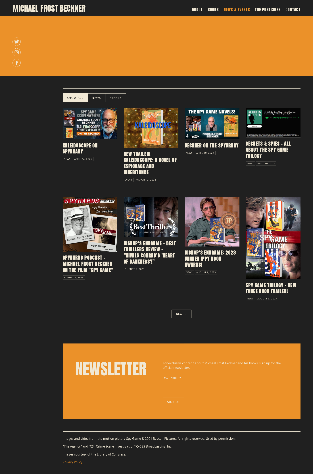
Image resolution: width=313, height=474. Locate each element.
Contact (293, 10)
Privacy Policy (72, 462)
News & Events (237, 10)
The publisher (268, 10)
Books (213, 10)
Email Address (172, 378)
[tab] (75, 97)
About (197, 10)
